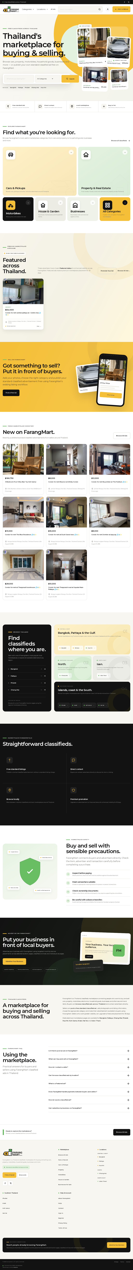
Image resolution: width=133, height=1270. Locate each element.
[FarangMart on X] (128, 2)
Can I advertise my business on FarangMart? (65, 1108)
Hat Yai (102, 705)
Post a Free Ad (11, 393)
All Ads (53, 9)
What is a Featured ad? (57, 1083)
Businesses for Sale (64, 1184)
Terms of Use (62, 1228)
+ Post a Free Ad (9, 1175)
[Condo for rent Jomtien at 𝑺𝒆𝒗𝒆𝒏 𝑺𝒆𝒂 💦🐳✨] (109, 512)
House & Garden (63, 1179)
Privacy (116, 1261)
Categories (27, 9)
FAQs (60, 1203)
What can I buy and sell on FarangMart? (63, 1059)
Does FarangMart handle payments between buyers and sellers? (73, 1092)
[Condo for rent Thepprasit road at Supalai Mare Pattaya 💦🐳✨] (66, 565)
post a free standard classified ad (84, 1008)
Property (61, 1169)
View (38, 326)
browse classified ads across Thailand (91, 1004)
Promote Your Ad (107, 271)
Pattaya (20, 87)
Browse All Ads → (124, 271)
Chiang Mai (35, 87)
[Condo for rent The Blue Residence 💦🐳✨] (23, 512)
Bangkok (13, 87)
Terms (122, 1261)
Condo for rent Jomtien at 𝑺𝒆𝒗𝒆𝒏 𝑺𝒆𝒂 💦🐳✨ (106, 535)
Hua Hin (43, 87)
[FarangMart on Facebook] (124, 2)
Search (71, 79)
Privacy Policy (62, 1223)
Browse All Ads (121, 436)
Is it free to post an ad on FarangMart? (63, 1051)
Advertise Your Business (14, 961)
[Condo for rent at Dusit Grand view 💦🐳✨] (66, 512)
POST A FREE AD (123, 9)
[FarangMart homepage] (11, 9)
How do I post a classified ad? (60, 1100)
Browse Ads (22, 1175)
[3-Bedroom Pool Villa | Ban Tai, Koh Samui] (23, 459)
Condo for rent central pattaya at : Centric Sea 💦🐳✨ (23, 314)
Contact (61, 1208)
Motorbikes (62, 1174)
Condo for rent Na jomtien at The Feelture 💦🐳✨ (109, 482)
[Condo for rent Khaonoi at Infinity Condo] (66, 459)
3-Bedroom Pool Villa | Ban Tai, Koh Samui (20, 482)
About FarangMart (64, 1198)
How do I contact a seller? (58, 1067)
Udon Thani (103, 675)
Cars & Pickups (63, 1165)
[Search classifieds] (99, 9)
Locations (41, 9)
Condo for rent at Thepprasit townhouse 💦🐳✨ (22, 587)
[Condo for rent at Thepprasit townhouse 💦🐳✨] (23, 565)
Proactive (16, 1267)
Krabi (75, 705)
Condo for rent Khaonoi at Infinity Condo (63, 482)
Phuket (27, 87)
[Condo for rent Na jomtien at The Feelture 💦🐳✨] (109, 459)
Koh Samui (89, 705)
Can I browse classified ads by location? (64, 1075)
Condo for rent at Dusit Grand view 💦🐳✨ (63, 535)
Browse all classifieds (119, 141)
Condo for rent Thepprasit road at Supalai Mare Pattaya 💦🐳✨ (65, 588)
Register (61, 1218)
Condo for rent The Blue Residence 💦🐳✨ (20, 535)
